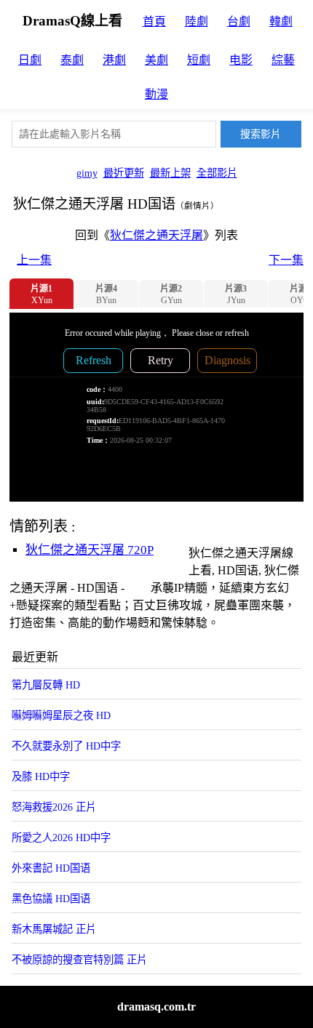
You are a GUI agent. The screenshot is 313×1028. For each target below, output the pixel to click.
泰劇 (72, 60)
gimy (87, 173)
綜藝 (283, 60)
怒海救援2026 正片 (54, 807)
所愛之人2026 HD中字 (61, 837)
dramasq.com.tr (156, 1006)
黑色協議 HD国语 (51, 898)
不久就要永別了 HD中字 (66, 746)
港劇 (114, 60)
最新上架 (170, 173)
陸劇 (196, 21)
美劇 (156, 60)
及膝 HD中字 (41, 776)
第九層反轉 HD (46, 685)
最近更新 (123, 173)
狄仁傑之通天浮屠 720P (89, 550)
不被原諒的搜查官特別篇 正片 (79, 959)
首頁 (154, 21)
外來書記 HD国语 (51, 868)
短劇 (198, 60)
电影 (241, 60)
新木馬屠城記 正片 (54, 929)
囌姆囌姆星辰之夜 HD (61, 715)
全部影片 (217, 173)
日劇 (29, 60)
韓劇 (281, 21)
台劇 (238, 21)
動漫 (156, 94)
